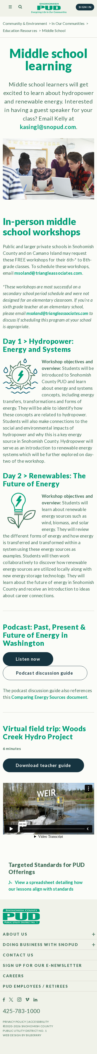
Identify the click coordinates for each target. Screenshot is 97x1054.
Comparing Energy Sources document (49, 697)
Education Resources (20, 30)
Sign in (85, 7)
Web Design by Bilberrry (22, 1035)
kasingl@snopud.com (48, 126)
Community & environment (25, 23)
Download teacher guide (43, 765)
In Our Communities (68, 23)
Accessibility (38, 1021)
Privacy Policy (14, 1021)
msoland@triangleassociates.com (48, 273)
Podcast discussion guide (45, 673)
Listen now (28, 659)
